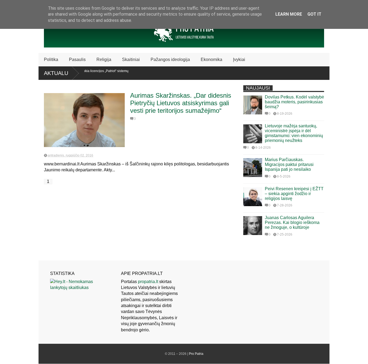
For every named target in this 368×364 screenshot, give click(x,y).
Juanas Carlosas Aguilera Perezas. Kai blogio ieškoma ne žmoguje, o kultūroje (292, 222)
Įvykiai (239, 59)
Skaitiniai (131, 59)
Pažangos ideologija (170, 59)
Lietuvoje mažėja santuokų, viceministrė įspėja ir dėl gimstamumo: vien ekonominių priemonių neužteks (294, 133)
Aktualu (56, 73)
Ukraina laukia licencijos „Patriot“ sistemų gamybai (93, 73)
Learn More (288, 14)
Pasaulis (77, 59)
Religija (103, 59)
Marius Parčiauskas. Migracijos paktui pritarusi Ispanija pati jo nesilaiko (289, 164)
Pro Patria (196, 354)
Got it (314, 14)
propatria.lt (148, 281)
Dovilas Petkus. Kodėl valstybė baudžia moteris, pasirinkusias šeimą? (294, 102)
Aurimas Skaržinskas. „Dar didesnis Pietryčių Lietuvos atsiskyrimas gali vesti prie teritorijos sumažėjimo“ (180, 103)
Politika (51, 59)
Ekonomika (211, 59)
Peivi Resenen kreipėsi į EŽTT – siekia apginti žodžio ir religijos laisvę (294, 193)
